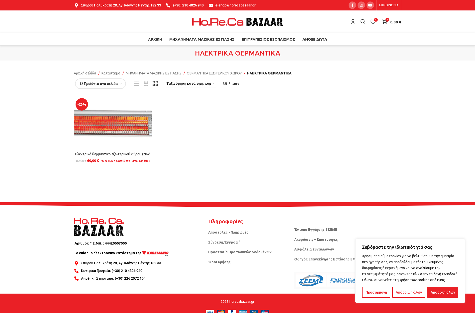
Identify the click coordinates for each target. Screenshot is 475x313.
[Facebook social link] (352, 5)
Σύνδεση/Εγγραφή (224, 242)
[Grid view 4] (155, 84)
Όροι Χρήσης (219, 262)
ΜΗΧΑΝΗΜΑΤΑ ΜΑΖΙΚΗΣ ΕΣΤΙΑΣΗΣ (154, 73)
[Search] (363, 22)
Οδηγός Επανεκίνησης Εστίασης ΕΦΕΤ (327, 259)
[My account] (353, 22)
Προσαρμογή (376, 292)
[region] (410, 271)
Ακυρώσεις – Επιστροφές (316, 240)
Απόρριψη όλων (409, 292)
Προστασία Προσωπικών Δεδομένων (240, 252)
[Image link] (99, 226)
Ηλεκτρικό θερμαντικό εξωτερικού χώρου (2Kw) (113, 154)
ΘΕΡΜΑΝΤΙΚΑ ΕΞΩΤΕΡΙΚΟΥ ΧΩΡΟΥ (214, 73)
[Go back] (189, 53)
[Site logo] (237, 21)
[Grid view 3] (146, 84)
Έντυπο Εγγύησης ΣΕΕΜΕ (315, 230)
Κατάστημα (110, 73)
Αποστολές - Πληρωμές (228, 232)
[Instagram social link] (361, 5)
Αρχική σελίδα (85, 73)
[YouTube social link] (370, 5)
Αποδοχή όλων (443, 292)
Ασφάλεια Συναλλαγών (314, 249)
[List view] (136, 84)
